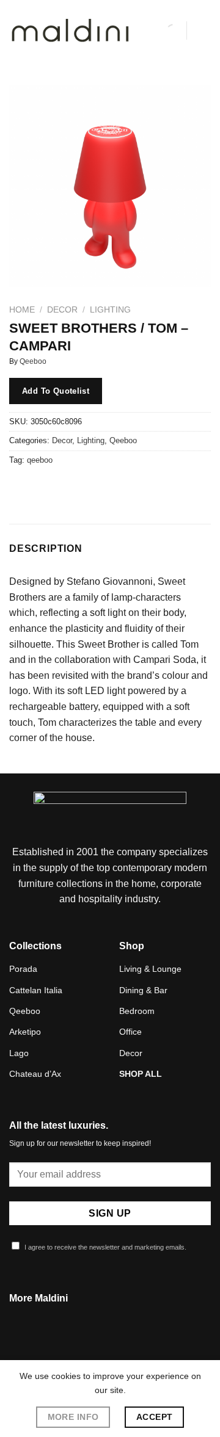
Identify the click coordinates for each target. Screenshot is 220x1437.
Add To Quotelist (55, 391)
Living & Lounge (150, 969)
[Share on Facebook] (42, 487)
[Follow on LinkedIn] (125, 1349)
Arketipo (25, 1032)
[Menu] (203, 30)
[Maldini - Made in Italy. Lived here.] (70, 31)
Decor (62, 309)
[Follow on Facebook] (95, 1349)
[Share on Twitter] (64, 487)
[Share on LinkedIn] (130, 487)
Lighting (110, 309)
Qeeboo (33, 361)
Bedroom (137, 1011)
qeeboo (40, 460)
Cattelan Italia (35, 990)
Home (22, 309)
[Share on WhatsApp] (20, 487)
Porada (23, 969)
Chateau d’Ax (35, 1074)
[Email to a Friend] (86, 487)
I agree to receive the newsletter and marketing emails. (104, 1247)
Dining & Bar (143, 990)
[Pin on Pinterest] (108, 487)
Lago (19, 1053)
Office (130, 1032)
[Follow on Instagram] (110, 1349)
